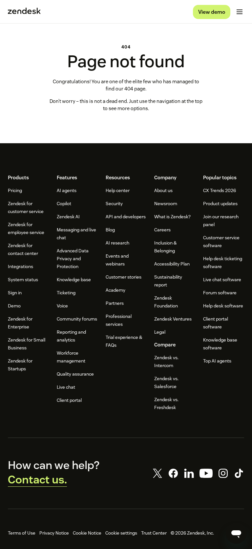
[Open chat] (236, 533)
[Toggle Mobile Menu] (239, 12)
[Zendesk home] (24, 12)
